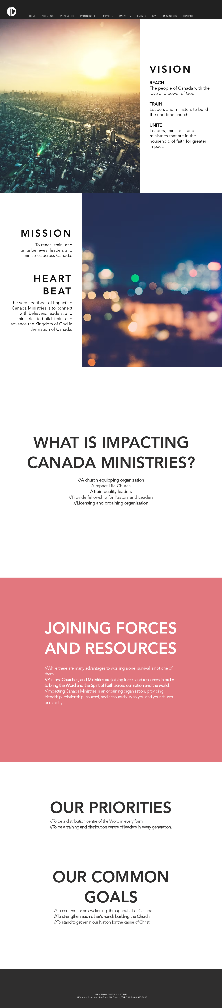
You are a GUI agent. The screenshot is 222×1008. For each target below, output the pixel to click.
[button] (48, 16)
